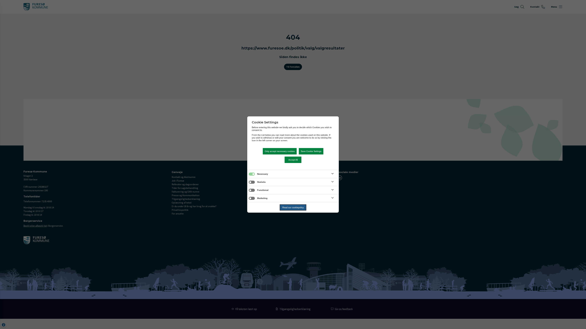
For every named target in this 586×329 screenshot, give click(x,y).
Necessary (262, 174)
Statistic (261, 182)
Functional (262, 190)
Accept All (293, 160)
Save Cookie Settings (311, 151)
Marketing (262, 198)
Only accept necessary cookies (280, 151)
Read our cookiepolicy (293, 207)
